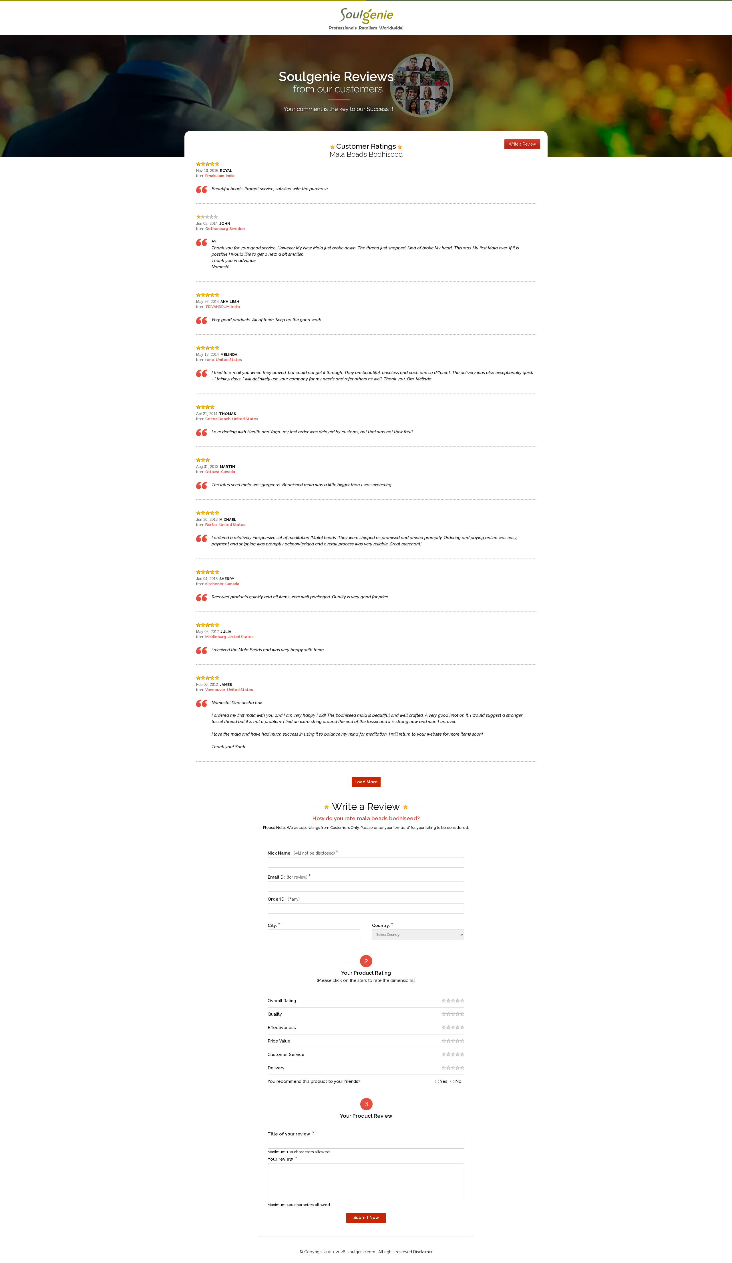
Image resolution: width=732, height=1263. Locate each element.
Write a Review (522, 144)
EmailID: (289, 876)
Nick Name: (303, 852)
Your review (283, 1158)
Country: (383, 924)
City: (274, 924)
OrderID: (284, 899)
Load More (366, 782)
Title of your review (291, 1133)
